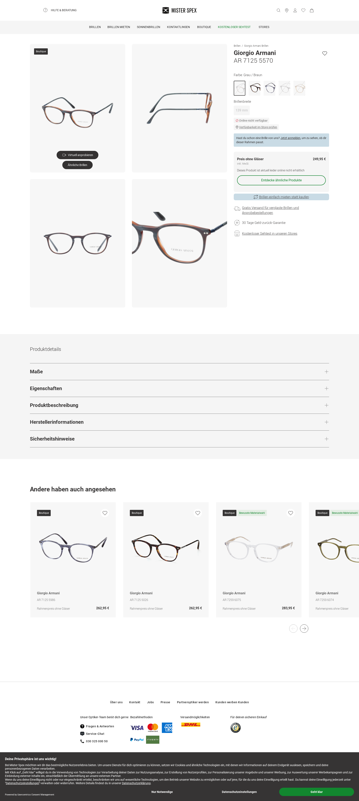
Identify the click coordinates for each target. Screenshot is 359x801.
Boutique (204, 27)
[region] (179, 564)
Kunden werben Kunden (232, 702)
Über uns (116, 702)
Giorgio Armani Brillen (256, 45)
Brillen (95, 27)
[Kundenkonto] (295, 10)
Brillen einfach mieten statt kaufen (284, 197)
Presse (165, 702)
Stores (264, 27)
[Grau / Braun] (239, 88)
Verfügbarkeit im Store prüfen (258, 127)
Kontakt (134, 702)
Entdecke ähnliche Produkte (281, 180)
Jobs (150, 702)
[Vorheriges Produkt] (293, 628)
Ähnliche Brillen (77, 165)
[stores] (287, 10)
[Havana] (254, 88)
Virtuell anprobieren (80, 155)
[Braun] (299, 88)
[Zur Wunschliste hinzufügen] (325, 53)
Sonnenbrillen (148, 27)
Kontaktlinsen (178, 27)
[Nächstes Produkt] (304, 628)
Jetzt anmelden (290, 138)
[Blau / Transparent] (269, 88)
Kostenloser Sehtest (234, 27)
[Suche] (278, 10)
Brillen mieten (118, 27)
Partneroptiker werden (193, 702)
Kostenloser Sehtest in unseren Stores (269, 233)
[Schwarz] (284, 88)
